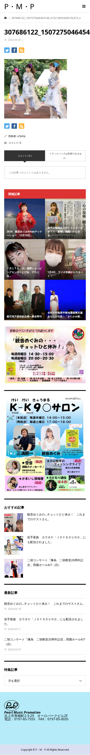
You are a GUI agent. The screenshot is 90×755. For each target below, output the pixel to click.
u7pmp (21, 136)
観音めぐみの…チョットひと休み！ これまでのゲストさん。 (45, 603)
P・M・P (19, 6)
